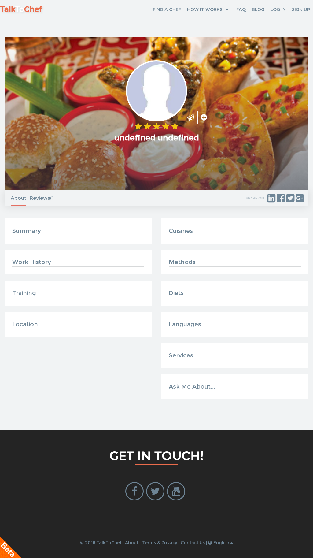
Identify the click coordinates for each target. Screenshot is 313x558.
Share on (255, 198)
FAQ (241, 9)
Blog (258, 9)
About (18, 198)
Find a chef (167, 9)
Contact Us (193, 542)
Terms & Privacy (159, 542)
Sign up (301, 9)
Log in (278, 9)
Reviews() (41, 198)
